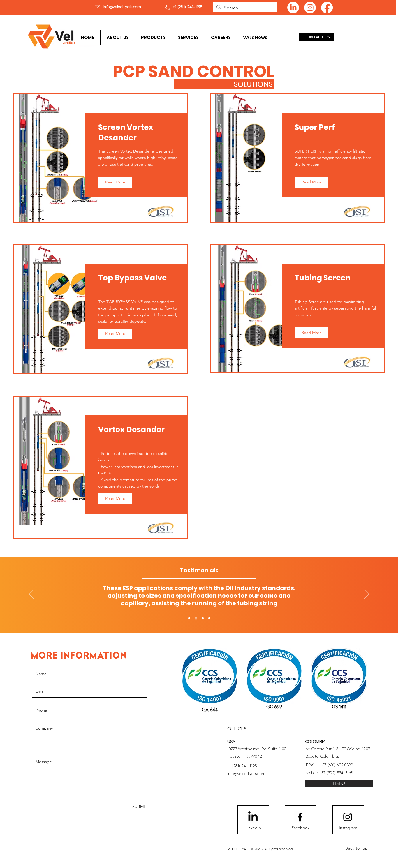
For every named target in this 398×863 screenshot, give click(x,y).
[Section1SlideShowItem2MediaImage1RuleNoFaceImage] (196, 618)
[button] (153, 37)
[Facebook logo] (300, 817)
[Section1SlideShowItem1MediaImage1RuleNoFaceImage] (189, 618)
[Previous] (31, 594)
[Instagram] (310, 7)
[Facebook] (327, 7)
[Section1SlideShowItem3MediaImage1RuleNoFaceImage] (203, 618)
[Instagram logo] (347, 817)
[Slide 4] (209, 618)
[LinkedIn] (293, 7)
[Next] (366, 594)
